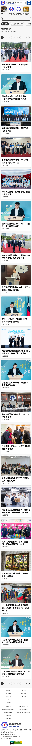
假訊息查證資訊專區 (17, 24)
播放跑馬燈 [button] (4, 19)
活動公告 (8, 715)
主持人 (8, 699)
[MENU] (29, 3)
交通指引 (23, 696)
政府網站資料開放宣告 (23, 712)
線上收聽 (8, 693)
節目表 (8, 690)
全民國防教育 (8, 712)
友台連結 (8, 702)
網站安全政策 (23, 709)
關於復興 (23, 690)
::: (16, 16)
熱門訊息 (7, 31)
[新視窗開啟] (12, 743)
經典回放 (8, 696)
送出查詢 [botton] (24, 3)
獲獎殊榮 (23, 693)
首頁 (2, 31)
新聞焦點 (5, 24)
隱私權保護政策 (23, 706)
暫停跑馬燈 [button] (2, 19)
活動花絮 (8, 718)
